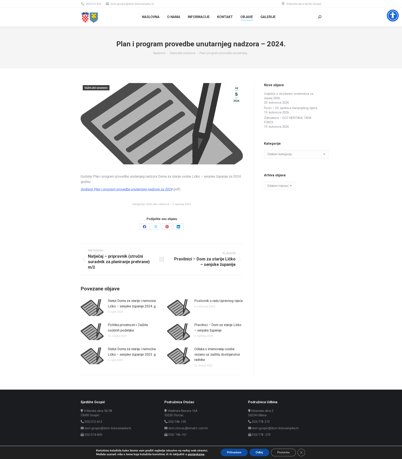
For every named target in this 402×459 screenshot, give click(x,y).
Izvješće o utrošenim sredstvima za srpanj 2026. (288, 96)
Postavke (283, 452)
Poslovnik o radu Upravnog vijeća (218, 301)
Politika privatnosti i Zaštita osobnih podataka (128, 327)
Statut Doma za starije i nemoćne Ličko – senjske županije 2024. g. (132, 303)
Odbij (259, 452)
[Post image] (92, 307)
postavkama (196, 454)
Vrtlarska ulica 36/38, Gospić (303, 3)
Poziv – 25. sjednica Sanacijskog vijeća (290, 108)
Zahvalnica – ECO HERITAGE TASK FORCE (288, 120)
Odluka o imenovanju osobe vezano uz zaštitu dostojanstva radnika (217, 354)
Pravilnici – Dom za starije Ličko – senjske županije (217, 327)
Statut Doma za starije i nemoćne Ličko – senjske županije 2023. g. (132, 351)
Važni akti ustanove (96, 87)
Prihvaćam (234, 452)
